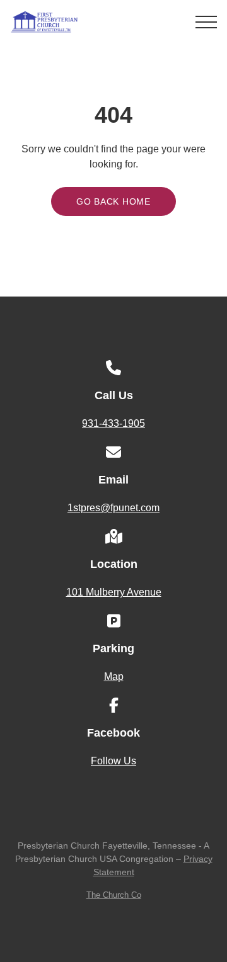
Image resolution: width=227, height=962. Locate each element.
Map (114, 676)
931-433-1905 (113, 423)
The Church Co (113, 895)
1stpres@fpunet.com (113, 507)
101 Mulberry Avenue (113, 592)
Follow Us (113, 760)
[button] (206, 22)
